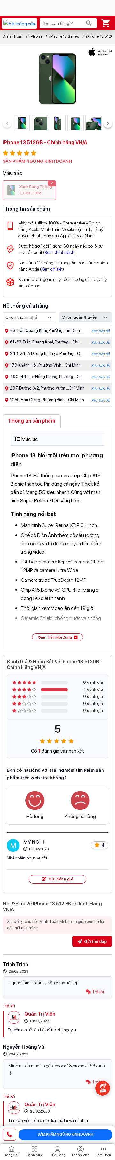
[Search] (89, 23)
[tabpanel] (57, 537)
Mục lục (29, 439)
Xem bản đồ (100, 331)
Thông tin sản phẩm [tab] (31, 421)
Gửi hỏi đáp (95, 941)
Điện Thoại (12, 36)
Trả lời (98, 991)
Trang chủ (11, 1155)
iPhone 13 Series (64, 36)
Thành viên (80, 1155)
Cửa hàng (57, 1155)
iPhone (35, 36)
